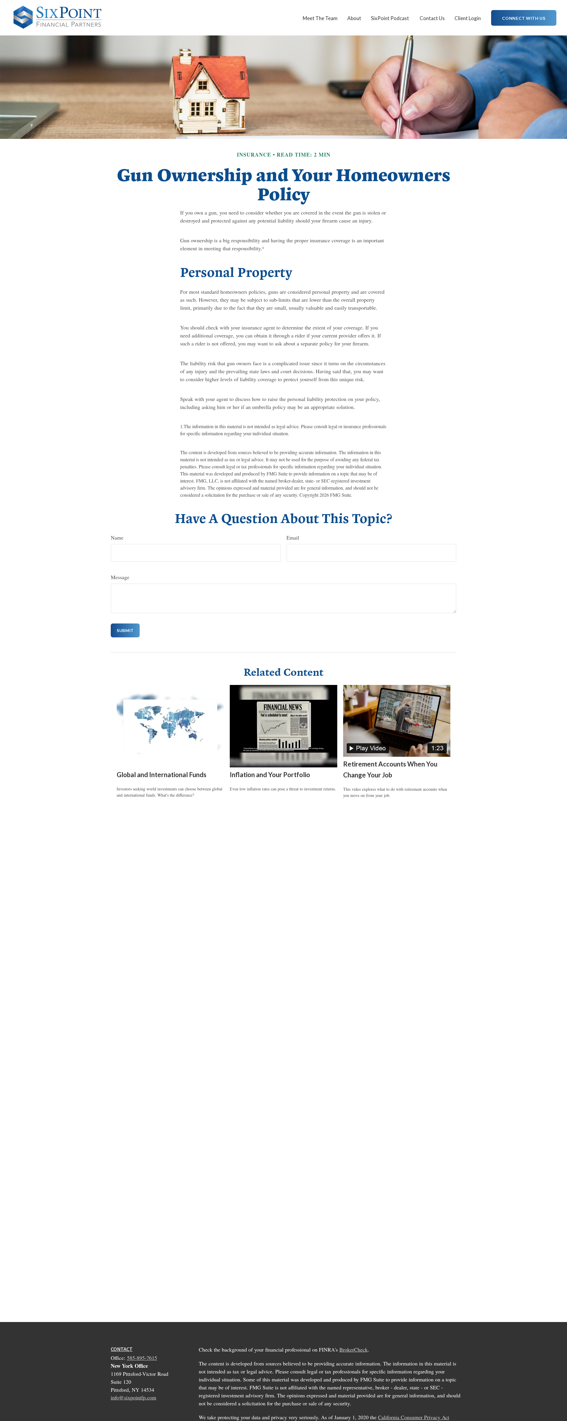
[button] (320, 18)
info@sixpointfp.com (133, 1397)
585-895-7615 (142, 1357)
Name (117, 537)
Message (120, 577)
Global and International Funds (161, 775)
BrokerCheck (353, 1349)
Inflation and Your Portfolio (270, 775)
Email (292, 537)
